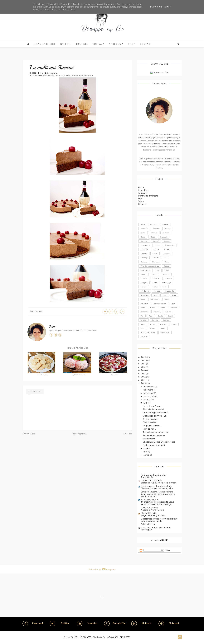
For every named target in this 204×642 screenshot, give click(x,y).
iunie (146, 448)
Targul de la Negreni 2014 (153, 515)
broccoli (154, 233)
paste (167, 299)
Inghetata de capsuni (78, 375)
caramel (144, 241)
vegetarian (165, 332)
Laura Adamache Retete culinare (157, 492)
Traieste (82, 44)
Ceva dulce (143, 190)
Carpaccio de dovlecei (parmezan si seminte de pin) (158, 495)
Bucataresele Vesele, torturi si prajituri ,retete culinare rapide (159, 520)
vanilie (162, 328)
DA (165, 258)
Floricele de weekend (153, 409)
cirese (166, 249)
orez (165, 295)
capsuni (163, 237)
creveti (155, 258)
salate (160, 316)
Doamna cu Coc (45, 44)
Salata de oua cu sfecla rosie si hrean (158, 483)
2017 (143, 360)
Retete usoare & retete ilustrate (156, 486)
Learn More (156, 7)
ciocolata (144, 249)
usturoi (152, 328)
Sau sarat (142, 193)
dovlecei (155, 262)
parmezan (155, 299)
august (147, 399)
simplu (143, 320)
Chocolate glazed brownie (155, 412)
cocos (155, 253)
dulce (166, 262)
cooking (144, 258)
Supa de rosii (149, 438)
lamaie (169, 278)
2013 (143, 373)
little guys (166, 283)
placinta (173, 308)
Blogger (164, 540)
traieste (163, 324)
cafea (143, 237)
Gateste (65, 44)
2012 (143, 377)
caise (153, 237)
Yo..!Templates (83, 636)
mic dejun (145, 291)
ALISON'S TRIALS (149, 499)
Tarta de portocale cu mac (155, 432)
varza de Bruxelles (148, 332)
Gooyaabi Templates (118, 636)
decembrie (149, 386)
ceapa (166, 241)
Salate (141, 201)
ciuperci (144, 253)
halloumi (165, 274)
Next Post (128, 433)
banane (156, 229)
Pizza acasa (114, 375)
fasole (166, 266)
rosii (151, 316)
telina (152, 324)
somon (155, 320)
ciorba (156, 249)
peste (143, 308)
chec (158, 245)
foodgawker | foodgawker (153, 475)
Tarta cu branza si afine (154, 435)
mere (164, 287)
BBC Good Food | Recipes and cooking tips (156, 528)
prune (168, 312)
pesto (152, 308)
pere (173, 303)
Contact (146, 44)
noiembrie (148, 390)
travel (174, 324)
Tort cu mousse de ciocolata (41, 75)
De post (142, 204)
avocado (144, 229)
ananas (165, 224)
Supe (140, 198)
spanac (166, 320)
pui (142, 316)
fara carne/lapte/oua (150, 266)
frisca (143, 274)
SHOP (131, 44)
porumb (157, 312)
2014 (143, 370)
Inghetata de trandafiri (154, 445)
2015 (143, 367)
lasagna (144, 283)
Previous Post (29, 433)
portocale (144, 312)
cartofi (155, 241)
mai (145, 451)
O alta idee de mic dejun (155, 416)
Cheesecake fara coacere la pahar (157, 488)
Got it (168, 7)
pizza (162, 308)
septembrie (149, 396)
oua (174, 295)
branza (168, 229)
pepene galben (159, 303)
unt (142, 328)
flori (157, 270)
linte (155, 283)
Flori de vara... (149, 429)
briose (143, 233)
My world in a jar (149, 513)
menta (154, 287)
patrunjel (144, 303)
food (167, 270)
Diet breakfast (150, 422)
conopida (167, 253)
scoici (170, 316)
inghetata (156, 278)
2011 (143, 380)
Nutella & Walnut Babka (152, 510)
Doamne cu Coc (171, 158)
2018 (143, 357)
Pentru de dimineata (148, 196)
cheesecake (169, 245)
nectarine (144, 295)
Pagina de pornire (79, 433)
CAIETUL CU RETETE (151, 480)
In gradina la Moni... (152, 425)
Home (141, 187)
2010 (143, 383)
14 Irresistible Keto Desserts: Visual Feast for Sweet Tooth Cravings (157, 503)
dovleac (144, 262)
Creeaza (98, 44)
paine (143, 299)
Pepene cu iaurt (150, 419)
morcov (157, 291)
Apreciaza (116, 44)
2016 (143, 364)
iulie (145, 403)
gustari (154, 274)
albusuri (153, 224)
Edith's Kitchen (148, 524)
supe (143, 324)
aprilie (146, 455)
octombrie (148, 393)
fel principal (145, 270)
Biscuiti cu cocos (42, 375)
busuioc (166, 233)
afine (143, 224)
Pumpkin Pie (147, 477)
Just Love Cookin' (149, 507)
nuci (155, 295)
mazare (144, 287)
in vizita (144, 278)
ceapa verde (145, 245)
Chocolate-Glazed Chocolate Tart (159, 442)
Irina (52, 326)
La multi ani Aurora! (152, 406)
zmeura (144, 337)
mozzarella (169, 291)
